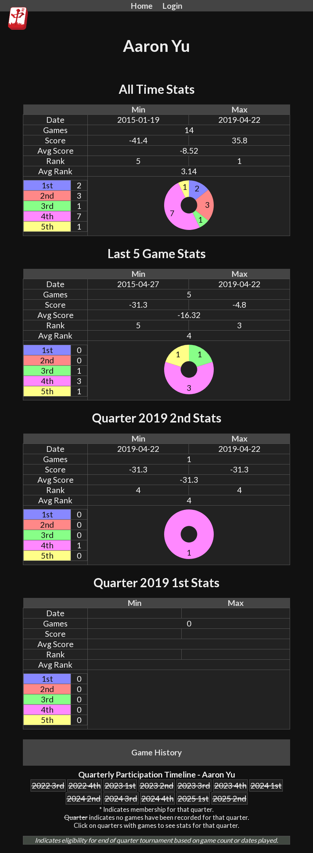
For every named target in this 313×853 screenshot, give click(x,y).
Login (172, 6)
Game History (156, 752)
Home (142, 6)
